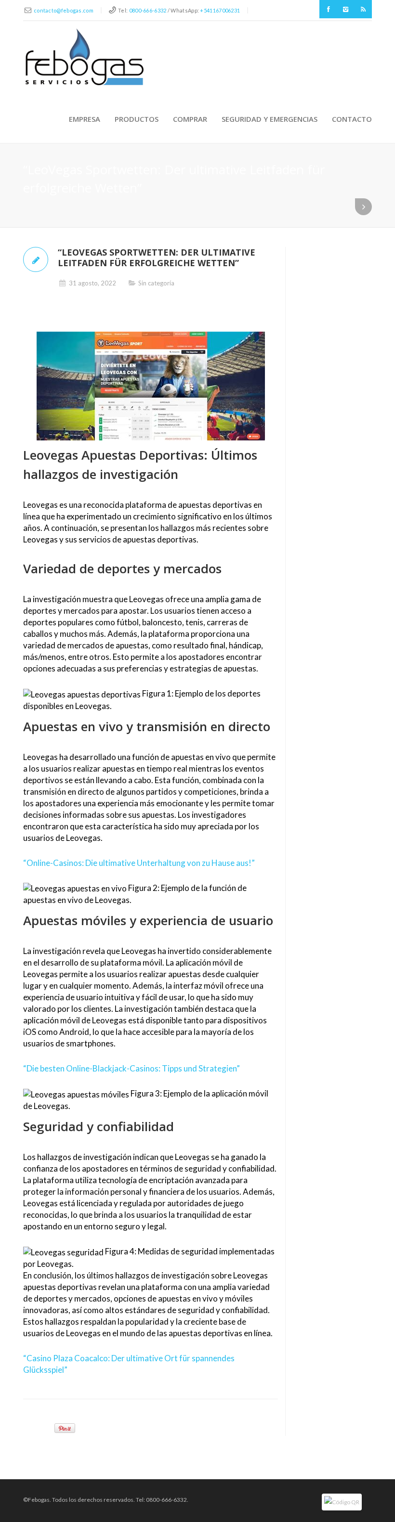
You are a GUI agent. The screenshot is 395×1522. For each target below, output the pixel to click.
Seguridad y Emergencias (269, 119)
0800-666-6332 (148, 10)
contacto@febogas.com (63, 10)
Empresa (84, 119)
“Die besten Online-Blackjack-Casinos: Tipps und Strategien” (131, 1068)
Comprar (190, 119)
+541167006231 (220, 10)
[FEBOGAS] (85, 56)
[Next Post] (363, 206)
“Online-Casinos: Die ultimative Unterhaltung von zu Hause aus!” (139, 863)
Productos (136, 119)
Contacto (352, 119)
